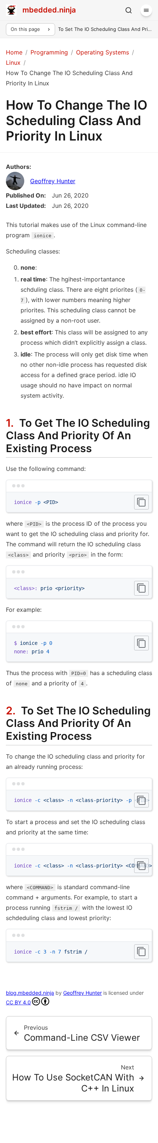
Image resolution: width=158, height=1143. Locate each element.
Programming (49, 52)
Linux (13, 62)
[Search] (128, 10)
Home (14, 52)
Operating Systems (102, 52)
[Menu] (146, 10)
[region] (79, 800)
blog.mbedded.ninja (30, 993)
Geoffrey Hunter (52, 181)
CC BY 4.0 (18, 1002)
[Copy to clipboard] (141, 502)
